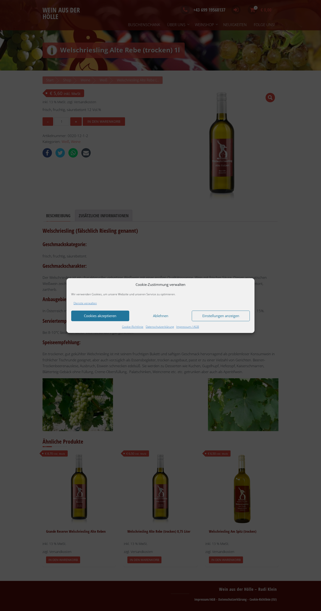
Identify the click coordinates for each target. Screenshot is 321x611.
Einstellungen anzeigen (220, 316)
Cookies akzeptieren (100, 316)
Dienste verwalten (85, 303)
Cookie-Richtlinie (132, 327)
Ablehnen (160, 316)
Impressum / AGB (187, 327)
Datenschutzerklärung (160, 327)
